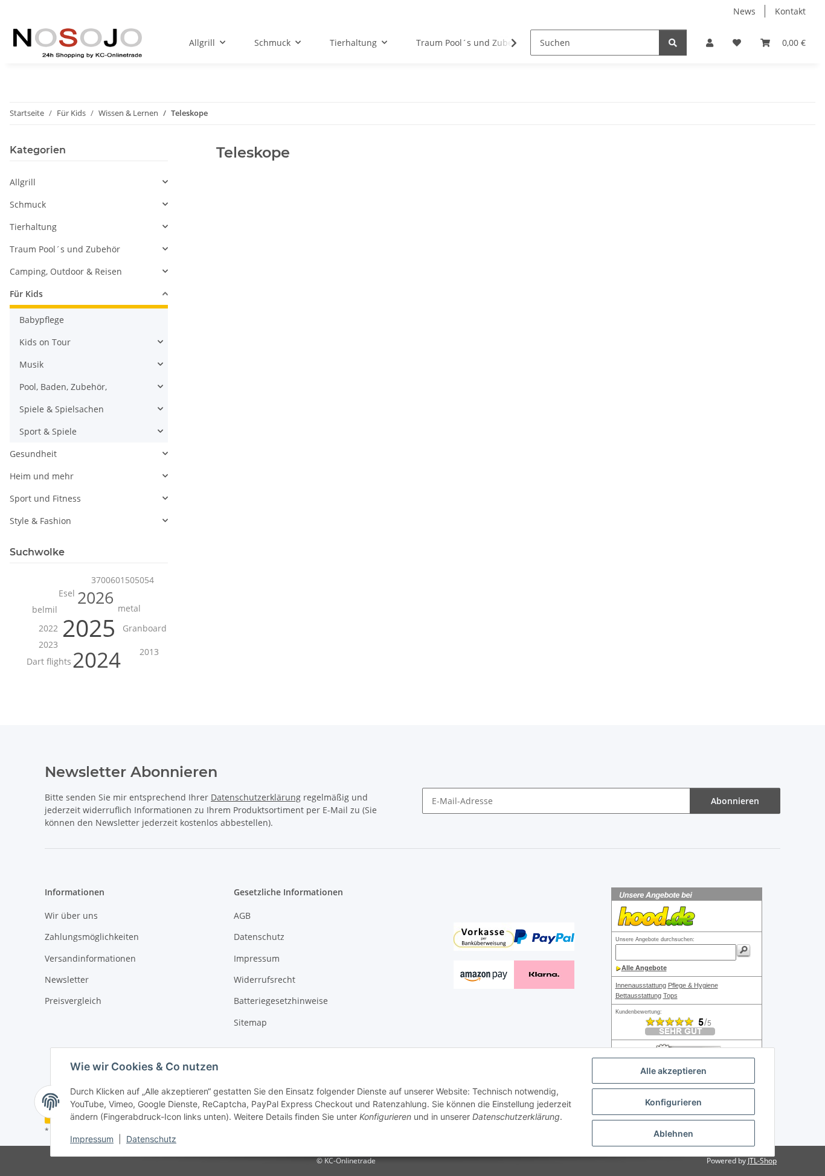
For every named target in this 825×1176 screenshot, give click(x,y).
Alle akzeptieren (673, 1071)
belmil (44, 609)
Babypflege (41, 319)
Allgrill (23, 182)
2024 (96, 659)
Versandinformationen (90, 958)
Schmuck (28, 204)
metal (129, 608)
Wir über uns (71, 915)
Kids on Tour (45, 342)
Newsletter (67, 979)
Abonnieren (735, 801)
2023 (48, 644)
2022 (48, 628)
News (744, 11)
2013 (149, 651)
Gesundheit (33, 453)
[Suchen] (673, 43)
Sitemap (250, 1022)
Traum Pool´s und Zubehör (65, 249)
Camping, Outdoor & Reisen (66, 271)
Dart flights (49, 661)
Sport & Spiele (48, 431)
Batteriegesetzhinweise (281, 1000)
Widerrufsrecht (264, 979)
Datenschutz (151, 1139)
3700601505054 (122, 580)
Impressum (92, 1139)
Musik (31, 364)
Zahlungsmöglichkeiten (92, 936)
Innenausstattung (640, 985)
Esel (67, 593)
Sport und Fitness (45, 498)
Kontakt (790, 11)
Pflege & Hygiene (693, 985)
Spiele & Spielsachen (61, 409)
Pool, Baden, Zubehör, (63, 386)
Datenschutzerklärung (256, 797)
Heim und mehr (42, 476)
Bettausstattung (638, 995)
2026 (95, 598)
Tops (670, 995)
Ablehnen (673, 1133)
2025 (88, 628)
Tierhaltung (33, 226)
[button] (709, 42)
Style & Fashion (40, 520)
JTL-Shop (762, 1160)
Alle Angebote (644, 967)
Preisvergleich (73, 1000)
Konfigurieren (673, 1102)
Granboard (145, 628)
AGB (242, 915)
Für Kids (26, 293)
